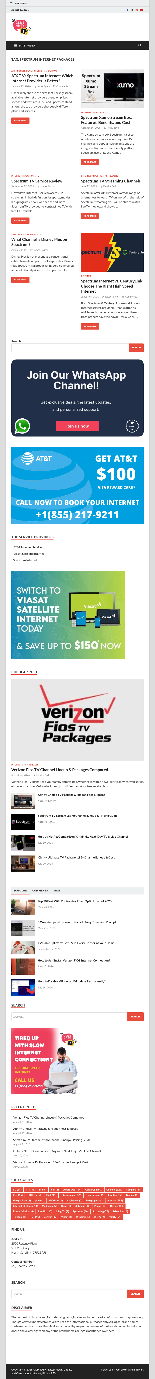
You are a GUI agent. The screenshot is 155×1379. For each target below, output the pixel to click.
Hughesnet (74, 1200)
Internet (38, 70)
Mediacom (49, 1205)
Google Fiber (22, 1200)
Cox (18, 1195)
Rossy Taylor (113, 127)
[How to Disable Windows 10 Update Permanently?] (23, 981)
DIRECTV (34, 1195)
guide (39, 1200)
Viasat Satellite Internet (28, 553)
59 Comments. (130, 296)
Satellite (45, 1211)
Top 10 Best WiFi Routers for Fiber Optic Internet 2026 (75, 901)
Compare (133, 1189)
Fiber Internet (94, 1195)
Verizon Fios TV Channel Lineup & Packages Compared (59, 769)
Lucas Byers (43, 86)
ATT (13, 70)
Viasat (66, 1216)
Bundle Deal (24, 70)
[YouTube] (141, 10)
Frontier (115, 1195)
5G (17, 1189)
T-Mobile (120, 1211)
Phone (100, 1205)
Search (16, 341)
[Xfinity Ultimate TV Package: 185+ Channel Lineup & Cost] (23, 857)
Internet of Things (25, 1205)
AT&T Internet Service (27, 547)
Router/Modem (23, 1211)
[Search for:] (77, 1016)
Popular (20, 890)
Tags (56, 890)
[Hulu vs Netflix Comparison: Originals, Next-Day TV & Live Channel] (23, 837)
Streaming (112, 176)
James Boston (47, 186)
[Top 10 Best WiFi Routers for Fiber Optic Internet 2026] (23, 901)
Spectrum (51, 70)
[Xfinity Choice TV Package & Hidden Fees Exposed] (23, 795)
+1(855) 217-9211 (23, 1266)
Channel (114, 1189)
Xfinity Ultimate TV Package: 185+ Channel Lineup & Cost (76, 857)
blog (54, 1189)
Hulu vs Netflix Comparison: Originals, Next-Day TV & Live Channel (83, 836)
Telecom (19, 1216)
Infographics (94, 1200)
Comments (40, 890)
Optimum (82, 1205)
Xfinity (115, 1216)
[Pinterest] (137, 10)
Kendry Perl (109, 186)
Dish (51, 1195)
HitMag (138, 1369)
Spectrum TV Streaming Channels (111, 181)
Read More (19, 120)
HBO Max (55, 1200)
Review (117, 1205)
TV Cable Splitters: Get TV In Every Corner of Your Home (76, 943)
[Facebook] (128, 10)
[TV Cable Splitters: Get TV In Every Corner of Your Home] (23, 943)
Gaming (132, 1195)
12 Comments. (61, 86)
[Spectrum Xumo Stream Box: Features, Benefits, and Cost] (112, 88)
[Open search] (140, 45)
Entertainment (70, 1195)
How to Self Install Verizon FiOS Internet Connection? (74, 960)
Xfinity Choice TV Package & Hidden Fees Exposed (71, 794)
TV (37, 176)
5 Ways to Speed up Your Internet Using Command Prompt (77, 922)
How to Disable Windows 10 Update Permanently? (72, 981)
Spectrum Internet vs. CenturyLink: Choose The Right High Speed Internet (112, 286)
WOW (99, 1216)
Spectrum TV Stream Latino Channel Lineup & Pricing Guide (78, 815)
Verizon (33, 764)
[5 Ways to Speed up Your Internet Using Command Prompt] (23, 922)
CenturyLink (93, 1189)
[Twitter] (132, 10)
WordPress (122, 1369)
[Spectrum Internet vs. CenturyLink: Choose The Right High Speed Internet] (112, 252)
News (66, 1205)
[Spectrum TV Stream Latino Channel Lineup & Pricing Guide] (23, 816)
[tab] (20, 890)
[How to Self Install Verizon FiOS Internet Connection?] (23, 960)
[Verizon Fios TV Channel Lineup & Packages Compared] (77, 681)
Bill (42, 1189)
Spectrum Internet (25, 560)
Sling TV (62, 1211)
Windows (83, 1216)
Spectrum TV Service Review (36, 181)
